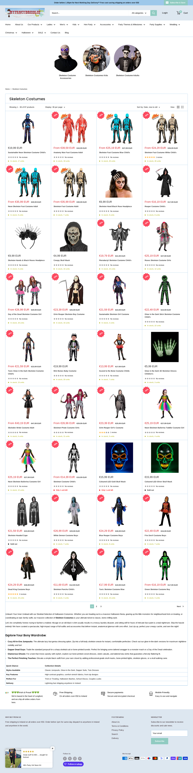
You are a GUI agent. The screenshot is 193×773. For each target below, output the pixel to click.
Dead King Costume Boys (19, 589)
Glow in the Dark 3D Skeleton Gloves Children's (161, 372)
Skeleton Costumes (19, 89)
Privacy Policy (118, 730)
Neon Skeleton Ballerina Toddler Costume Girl (164, 428)
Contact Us (55, 32)
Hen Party (88, 24)
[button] (52, 748)
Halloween (26, 32)
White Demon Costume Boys (66, 535)
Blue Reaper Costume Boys (111, 535)
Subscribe (159, 741)
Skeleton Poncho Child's (64, 589)
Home (8, 24)
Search (115, 734)
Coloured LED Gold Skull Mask (112, 482)
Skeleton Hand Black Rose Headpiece (115, 206)
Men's (62, 24)
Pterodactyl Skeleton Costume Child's (115, 260)
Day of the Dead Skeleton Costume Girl (24, 314)
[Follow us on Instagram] (75, 758)
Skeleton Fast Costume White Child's (160, 152)
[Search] (153, 13)
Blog (67, 32)
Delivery (115, 738)
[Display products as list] (182, 107)
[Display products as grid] (178, 107)
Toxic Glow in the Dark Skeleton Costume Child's (26, 372)
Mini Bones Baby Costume (65, 371)
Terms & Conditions (120, 726)
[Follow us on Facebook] (65, 758)
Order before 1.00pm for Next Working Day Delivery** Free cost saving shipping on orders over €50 (96, 3)
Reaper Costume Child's (155, 206)
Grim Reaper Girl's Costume (111, 428)
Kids (74, 24)
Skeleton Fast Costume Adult (66, 206)
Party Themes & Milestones (130, 24)
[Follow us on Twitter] (70, 758)
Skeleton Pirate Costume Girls (66, 428)
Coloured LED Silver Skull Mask (158, 482)
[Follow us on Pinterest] (80, 758)
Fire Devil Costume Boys (155, 535)
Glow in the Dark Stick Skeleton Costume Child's (162, 315)
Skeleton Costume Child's (65, 482)
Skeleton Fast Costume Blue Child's (114, 152)
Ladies (49, 24)
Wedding (173, 24)
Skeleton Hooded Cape (18, 535)
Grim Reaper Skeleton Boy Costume (69, 314)
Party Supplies (156, 24)
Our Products (33, 24)
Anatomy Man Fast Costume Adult (68, 152)
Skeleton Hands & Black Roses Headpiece (26, 260)
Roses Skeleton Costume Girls (158, 260)
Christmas (9, 32)
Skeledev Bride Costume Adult (21, 428)
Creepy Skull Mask (62, 260)
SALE (40, 32)
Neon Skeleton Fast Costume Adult (23, 206)
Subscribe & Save (177, 3)
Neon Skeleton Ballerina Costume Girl (24, 482)
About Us (19, 24)
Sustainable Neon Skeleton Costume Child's (27, 152)
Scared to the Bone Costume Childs (114, 371)
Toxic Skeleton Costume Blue (111, 589)
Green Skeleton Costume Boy (157, 589)
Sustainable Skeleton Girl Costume (114, 314)
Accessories (105, 24)
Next (179, 606)
